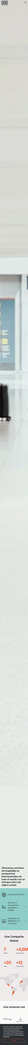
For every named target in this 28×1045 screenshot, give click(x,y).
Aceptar (13, 1040)
